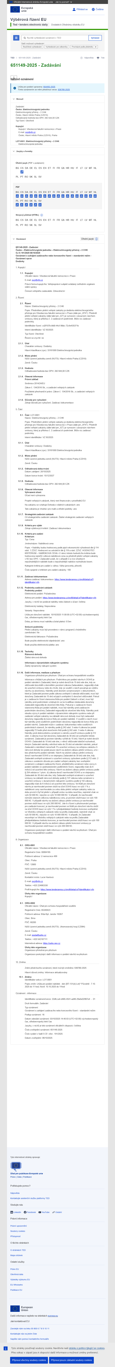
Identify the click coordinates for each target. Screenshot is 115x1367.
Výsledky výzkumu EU (20, 1279)
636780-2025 (64, 89)
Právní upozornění (18, 1226)
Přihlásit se (82, 9)
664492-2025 (49, 87)
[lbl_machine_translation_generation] (41, 215)
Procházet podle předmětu (83, 47)
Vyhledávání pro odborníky (57, 47)
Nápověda (14, 1193)
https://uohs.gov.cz (51, 943)
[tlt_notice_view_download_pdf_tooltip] (17, 196)
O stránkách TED (18, 1250)
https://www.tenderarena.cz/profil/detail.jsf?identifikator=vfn (59, 580)
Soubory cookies (17, 1231)
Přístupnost (15, 1236)
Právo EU (14, 1269)
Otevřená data (16, 1274)
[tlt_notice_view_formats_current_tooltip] (96, 239)
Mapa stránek (16, 1255)
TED (12, 58)
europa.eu (53, 1316)
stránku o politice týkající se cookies (86, 1348)
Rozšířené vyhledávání (32, 47)
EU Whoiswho (16, 1285)
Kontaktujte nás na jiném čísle (23, 1334)
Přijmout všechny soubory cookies (29, 1360)
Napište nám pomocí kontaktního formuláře (29, 1339)
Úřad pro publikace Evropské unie (26, 1173)
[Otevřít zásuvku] (14, 77)
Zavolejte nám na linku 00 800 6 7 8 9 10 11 (29, 1328)
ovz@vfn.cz (30, 132)
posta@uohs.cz (39, 935)
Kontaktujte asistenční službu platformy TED (30, 1198)
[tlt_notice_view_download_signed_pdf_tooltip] (22, 172)
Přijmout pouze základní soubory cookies (71, 1360)
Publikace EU (16, 1290)
